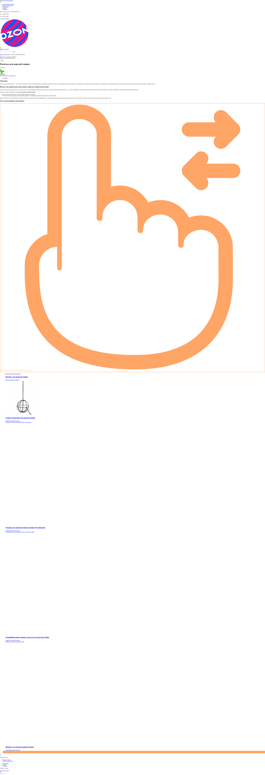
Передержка (5, 6)
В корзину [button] (16, 380)
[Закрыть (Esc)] (0, 773)
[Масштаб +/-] (4, 773)
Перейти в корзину (4, 49)
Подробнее (10, 380)
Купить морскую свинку (8, 4)
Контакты (5, 9)
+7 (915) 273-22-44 (4, 18)
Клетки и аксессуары (8, 5)
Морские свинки (7, 759)
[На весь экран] (3, 773)
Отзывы (5, 8)
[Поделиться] (1, 773)
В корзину (3, 74)
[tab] (134, 78)
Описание (5, 78)
